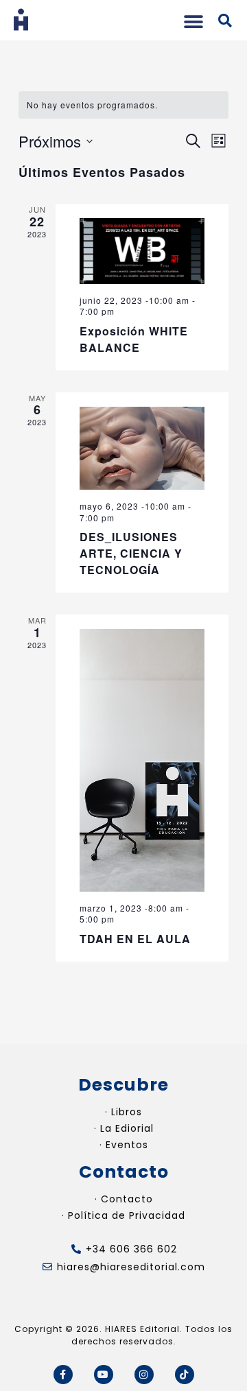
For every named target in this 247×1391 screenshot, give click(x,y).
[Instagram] (144, 1374)
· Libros (123, 1112)
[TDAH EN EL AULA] (142, 760)
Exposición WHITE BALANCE (134, 339)
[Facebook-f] (63, 1374)
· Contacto (124, 1199)
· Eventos (123, 1145)
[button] (193, 21)
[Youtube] (103, 1374)
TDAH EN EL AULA (137, 939)
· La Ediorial (124, 1128)
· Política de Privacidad (123, 1215)
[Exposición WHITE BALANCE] (142, 251)
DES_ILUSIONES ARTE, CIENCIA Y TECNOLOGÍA (131, 553)
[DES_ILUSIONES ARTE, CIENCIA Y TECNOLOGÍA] (142, 448)
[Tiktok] (184, 1374)
